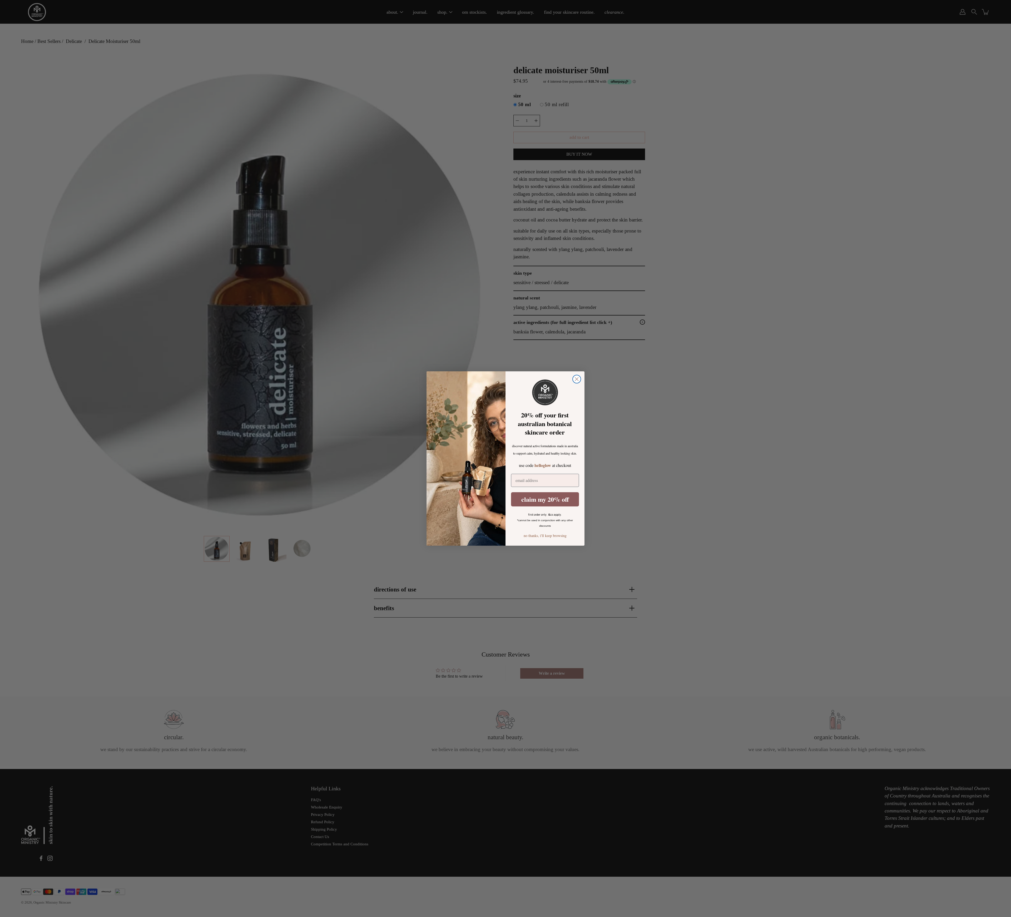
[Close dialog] (577, 379)
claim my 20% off (545, 499)
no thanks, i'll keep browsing (545, 535)
